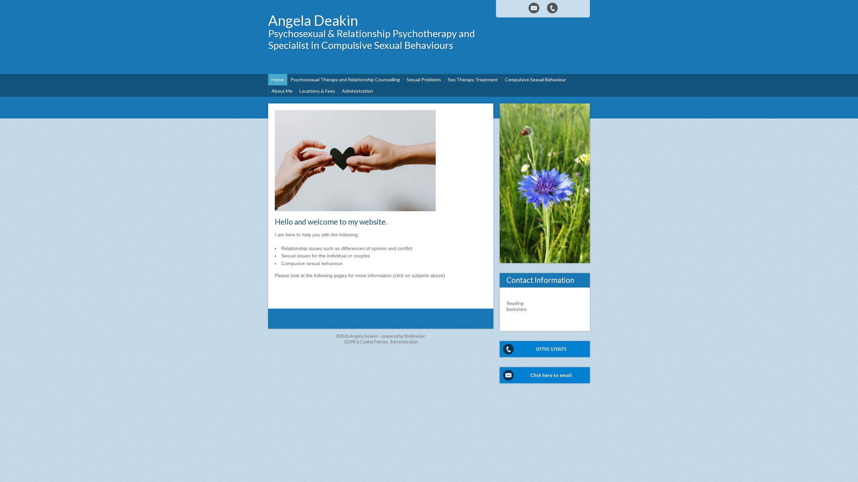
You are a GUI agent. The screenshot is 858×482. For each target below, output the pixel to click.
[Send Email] (534, 8)
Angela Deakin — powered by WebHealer (387, 336)
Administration (404, 341)
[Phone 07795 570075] (552, 8)
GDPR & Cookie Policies (366, 341)
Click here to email (551, 375)
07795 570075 (551, 349)
